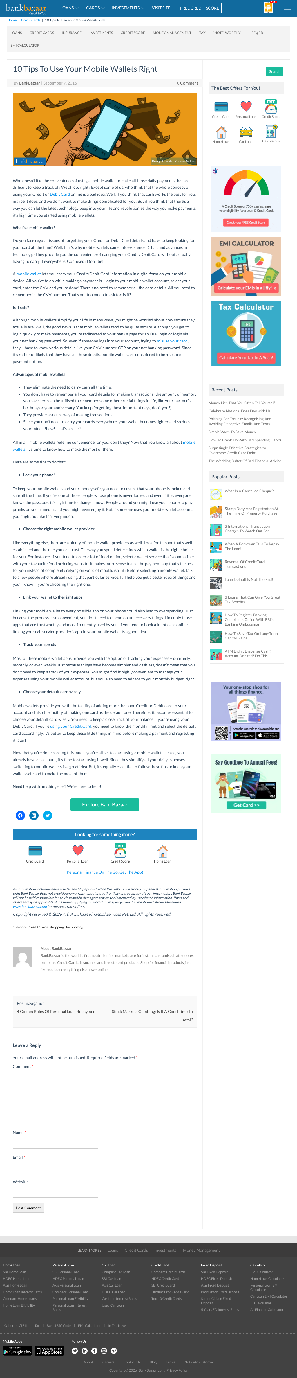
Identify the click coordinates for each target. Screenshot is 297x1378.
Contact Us (132, 1362)
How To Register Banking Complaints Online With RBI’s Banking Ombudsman (249, 619)
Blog (153, 1362)
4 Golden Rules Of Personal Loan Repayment (57, 1011)
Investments (126, 7)
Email (19, 1157)
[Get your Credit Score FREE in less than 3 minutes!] (246, 233)
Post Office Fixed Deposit (220, 1292)
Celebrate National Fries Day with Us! (240, 411)
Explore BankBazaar (105, 804)
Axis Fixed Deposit (215, 1285)
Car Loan (246, 141)
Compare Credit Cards (168, 1272)
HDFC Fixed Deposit (216, 1278)
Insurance (72, 32)
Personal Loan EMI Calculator (264, 1287)
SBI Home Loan (14, 1272)
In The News (117, 1325)
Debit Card (60, 194)
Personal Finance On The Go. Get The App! (105, 871)
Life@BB (256, 32)
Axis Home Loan (15, 1285)
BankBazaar (29, 82)
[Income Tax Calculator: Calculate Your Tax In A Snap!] (246, 367)
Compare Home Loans (20, 1298)
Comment (23, 1066)
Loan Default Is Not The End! (249, 579)
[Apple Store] (48, 1354)
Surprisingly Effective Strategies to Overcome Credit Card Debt (237, 450)
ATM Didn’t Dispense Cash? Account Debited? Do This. (248, 653)
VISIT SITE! (162, 7)
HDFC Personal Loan (68, 1278)
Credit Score (133, 32)
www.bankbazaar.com (30, 906)
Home (12, 20)
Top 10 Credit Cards (166, 1298)
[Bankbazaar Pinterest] (114, 1351)
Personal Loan (77, 861)
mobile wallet (29, 273)
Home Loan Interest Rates (22, 1292)
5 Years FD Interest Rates (220, 1309)
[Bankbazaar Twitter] (74, 1351)
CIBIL (23, 1325)
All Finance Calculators (267, 1309)
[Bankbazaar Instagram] (104, 1351)
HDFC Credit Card (165, 1278)
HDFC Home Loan (16, 1278)
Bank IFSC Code (59, 1325)
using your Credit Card (70, 726)
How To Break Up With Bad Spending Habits (245, 440)
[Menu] (288, 7)
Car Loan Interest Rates (119, 1298)
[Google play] (18, 1354)
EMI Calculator (24, 45)
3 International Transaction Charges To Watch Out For (247, 528)
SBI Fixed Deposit (214, 1272)
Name (19, 1132)
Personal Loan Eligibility (70, 1298)
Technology (74, 927)
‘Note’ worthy (227, 32)
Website (20, 1181)
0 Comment (187, 82)
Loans (67, 7)
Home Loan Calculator (267, 1278)
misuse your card (172, 340)
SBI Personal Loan (66, 1272)
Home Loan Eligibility (19, 1305)
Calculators (271, 141)
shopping (57, 927)
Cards (93, 7)
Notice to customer (198, 1362)
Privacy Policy (177, 1370)
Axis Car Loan (112, 1285)
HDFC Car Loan (114, 1292)
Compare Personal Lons (70, 1292)
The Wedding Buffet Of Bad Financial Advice (245, 461)
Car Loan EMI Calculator (268, 1296)
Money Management (172, 32)
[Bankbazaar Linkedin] (84, 1351)
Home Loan (162, 861)
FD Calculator (260, 1303)
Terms (170, 1362)
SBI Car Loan (111, 1278)
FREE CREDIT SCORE (199, 8)
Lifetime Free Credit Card (170, 1292)
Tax (202, 32)
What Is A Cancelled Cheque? (249, 490)
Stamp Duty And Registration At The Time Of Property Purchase (251, 510)
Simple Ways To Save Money (232, 432)
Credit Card (35, 861)
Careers (108, 1362)
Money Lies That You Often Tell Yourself (242, 402)
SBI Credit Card (163, 1285)
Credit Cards (30, 20)
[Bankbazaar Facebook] (94, 1351)
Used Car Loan (113, 1305)
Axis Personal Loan (66, 1285)
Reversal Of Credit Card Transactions (245, 564)
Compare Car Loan (116, 1272)
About (88, 1362)
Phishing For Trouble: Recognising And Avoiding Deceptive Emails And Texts (240, 421)
